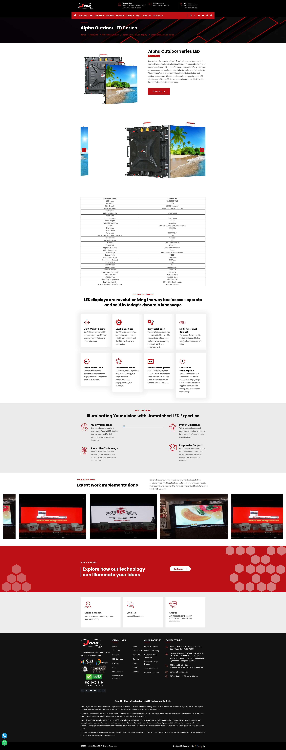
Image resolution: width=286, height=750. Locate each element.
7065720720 (186, 618)
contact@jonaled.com (161, 5)
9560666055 (174, 621)
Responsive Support (190, 445)
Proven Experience (189, 424)
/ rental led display (109, 35)
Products (83, 15)
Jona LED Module (151, 668)
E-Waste (120, 15)
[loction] (211, 15)
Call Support (189, 3)
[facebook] (87, 690)
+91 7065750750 (190, 8)
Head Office (127, 3)
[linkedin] (91, 690)
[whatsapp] (191, 15)
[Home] (75, 15)
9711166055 (175, 616)
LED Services (117, 659)
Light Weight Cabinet (95, 328)
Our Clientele (117, 671)
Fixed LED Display (151, 646)
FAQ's (135, 663)
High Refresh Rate (93, 367)
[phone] (4, 736)
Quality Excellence (101, 424)
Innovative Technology (104, 448)
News (135, 646)
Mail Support (158, 3)
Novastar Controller (152, 672)
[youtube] (95, 690)
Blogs (138, 15)
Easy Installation (156, 328)
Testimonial (137, 651)
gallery (129, 15)
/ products (92, 35)
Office (135, 667)
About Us (147, 15)
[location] (104, 690)
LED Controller (96, 15)
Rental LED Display (151, 651)
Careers (136, 659)
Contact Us (158, 15)
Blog (114, 667)
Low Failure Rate (124, 328)
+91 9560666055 (191, 5)
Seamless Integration (159, 367)
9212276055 (174, 618)
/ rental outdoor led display (133, 35)
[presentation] (84, 150)
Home (83, 35)
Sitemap (136, 671)
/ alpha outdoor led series (161, 35)
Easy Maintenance (125, 367)
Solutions (110, 15)
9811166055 (186, 616)
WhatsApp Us (159, 91)
